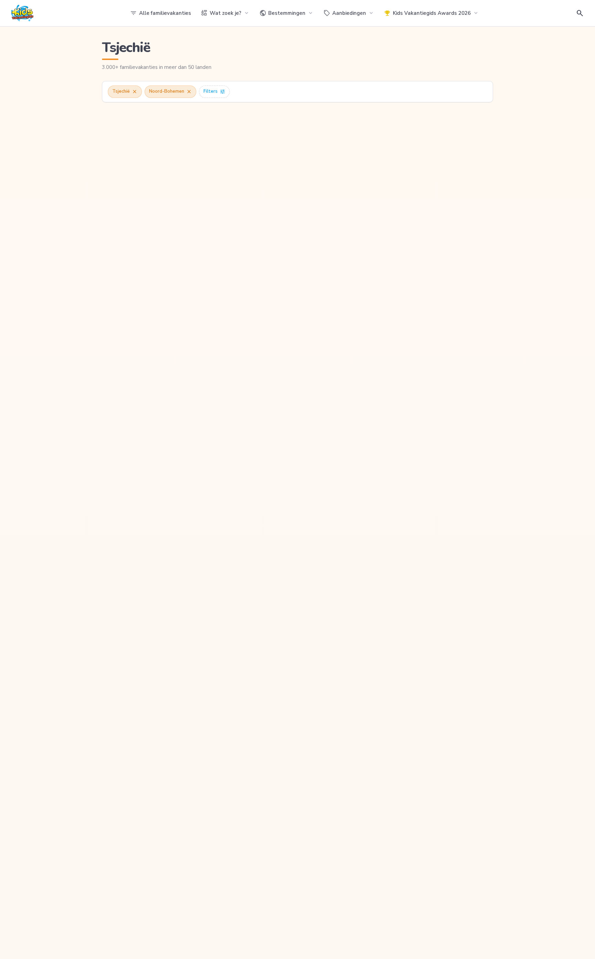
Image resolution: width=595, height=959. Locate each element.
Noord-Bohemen (170, 91)
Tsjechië (124, 91)
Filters (214, 91)
